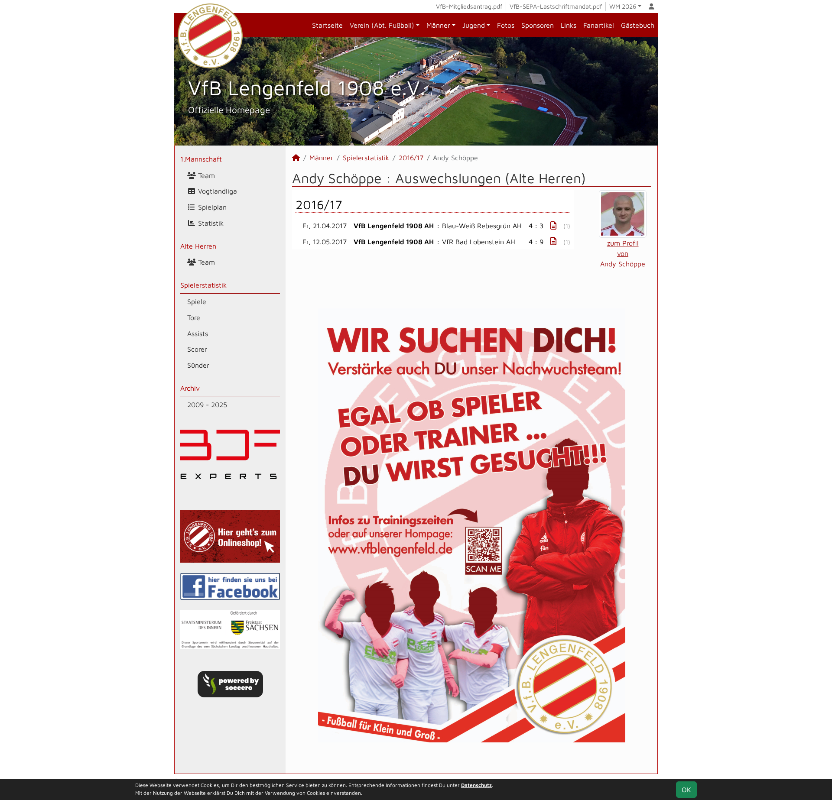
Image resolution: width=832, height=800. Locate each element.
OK (686, 790)
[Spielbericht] (553, 225)
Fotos (505, 25)
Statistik (210, 223)
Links (568, 25)
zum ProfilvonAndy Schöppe (622, 253)
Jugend (473, 25)
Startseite (327, 25)
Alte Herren (198, 246)
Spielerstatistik (203, 285)
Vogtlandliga (216, 191)
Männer (438, 25)
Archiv (190, 388)
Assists (197, 333)
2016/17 (411, 158)
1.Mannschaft (201, 159)
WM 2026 (622, 6)
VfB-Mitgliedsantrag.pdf (469, 6)
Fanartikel (598, 25)
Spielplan (211, 207)
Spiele (196, 301)
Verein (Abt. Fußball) (382, 25)
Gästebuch (637, 25)
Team (205, 175)
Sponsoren (537, 25)
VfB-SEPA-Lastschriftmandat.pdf (556, 6)
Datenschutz (476, 785)
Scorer (197, 349)
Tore (193, 317)
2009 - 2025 (207, 404)
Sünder (198, 365)
